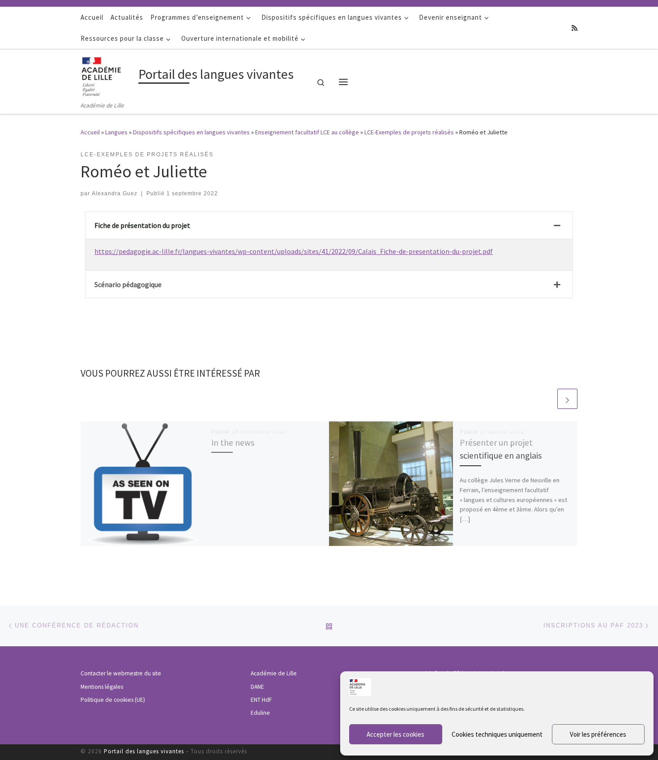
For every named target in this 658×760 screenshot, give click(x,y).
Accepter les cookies (395, 734)
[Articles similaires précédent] (546, 399)
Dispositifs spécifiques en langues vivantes (191, 132)
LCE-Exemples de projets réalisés (409, 132)
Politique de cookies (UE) (113, 700)
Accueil (90, 132)
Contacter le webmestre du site (121, 673)
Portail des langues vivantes (144, 751)
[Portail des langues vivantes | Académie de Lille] (108, 74)
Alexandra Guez (114, 193)
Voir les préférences (598, 734)
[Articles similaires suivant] (567, 399)
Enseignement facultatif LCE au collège (307, 132)
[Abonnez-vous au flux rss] (574, 28)
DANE (257, 687)
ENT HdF (261, 700)
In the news (232, 442)
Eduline (260, 713)
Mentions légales (102, 687)
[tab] (329, 225)
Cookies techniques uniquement (497, 734)
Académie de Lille (274, 673)
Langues (116, 132)
